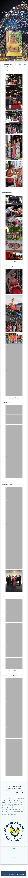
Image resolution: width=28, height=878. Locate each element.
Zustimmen (20, 874)
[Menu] (14, 8)
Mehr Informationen (11, 874)
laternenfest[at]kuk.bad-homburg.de (11, 806)
